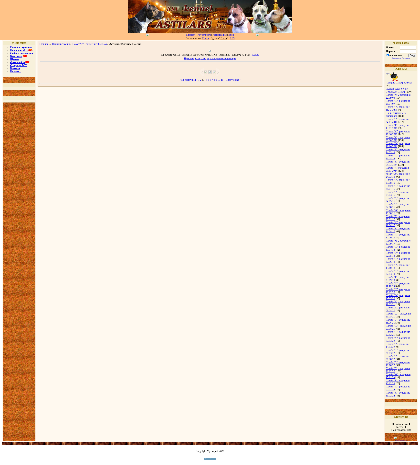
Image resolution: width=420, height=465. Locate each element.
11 (222, 79)
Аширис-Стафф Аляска (399, 82)
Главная (190, 34)
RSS (232, 38)
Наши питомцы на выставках (396, 114)
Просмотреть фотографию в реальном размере (210, 58)
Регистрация (219, 34)
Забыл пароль (396, 58)
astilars (255, 54)
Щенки (14, 59)
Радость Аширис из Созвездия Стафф (397, 90)
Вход (231, 34)
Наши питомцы (61, 44)
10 (219, 79)
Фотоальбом (204, 34)
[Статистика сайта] (401, 440)
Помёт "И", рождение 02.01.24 (89, 44)
